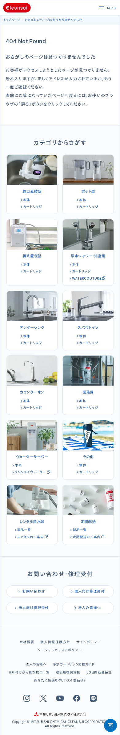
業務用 (88, 392)
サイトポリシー (88, 642)
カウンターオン (32, 392)
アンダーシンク (32, 327)
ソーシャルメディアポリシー (60, 650)
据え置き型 (32, 256)
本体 (26, 200)
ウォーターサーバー (32, 456)
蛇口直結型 (31, 191)
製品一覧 (24, 530)
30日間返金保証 (99, 672)
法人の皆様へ (89, 608)
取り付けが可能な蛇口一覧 (29, 672)
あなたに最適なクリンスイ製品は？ (60, 680)
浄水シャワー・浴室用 (88, 256)
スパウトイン (88, 327)
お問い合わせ (33, 591)
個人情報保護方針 (55, 642)
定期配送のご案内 (86, 537)
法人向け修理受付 (33, 608)
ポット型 (88, 191)
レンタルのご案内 (30, 537)
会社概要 (26, 642)
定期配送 (88, 521)
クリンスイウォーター (30, 472)
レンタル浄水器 (31, 521)
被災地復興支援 (68, 672)
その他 (88, 456)
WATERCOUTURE (86, 278)
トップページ (11, 20)
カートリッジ (32, 207)
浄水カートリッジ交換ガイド (73, 664)
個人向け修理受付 (89, 591)
